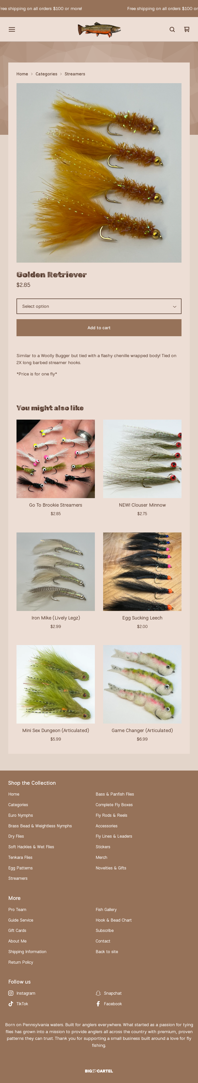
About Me (17, 941)
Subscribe (105, 930)
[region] (99, 8)
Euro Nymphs (20, 815)
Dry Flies (16, 836)
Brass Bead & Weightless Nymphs (40, 826)
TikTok (22, 1004)
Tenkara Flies (20, 857)
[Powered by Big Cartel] (99, 1071)
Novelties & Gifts (111, 868)
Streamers (75, 74)
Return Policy (20, 962)
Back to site (107, 951)
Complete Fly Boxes (114, 804)
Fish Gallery (106, 909)
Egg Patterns (20, 868)
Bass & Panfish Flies (115, 794)
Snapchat (113, 993)
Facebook (113, 1004)
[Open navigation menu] (11, 29)
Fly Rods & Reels (111, 815)
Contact (103, 941)
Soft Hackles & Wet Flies (31, 847)
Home (22, 74)
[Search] (172, 29)
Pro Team (17, 909)
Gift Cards (17, 930)
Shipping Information (27, 951)
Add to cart (99, 328)
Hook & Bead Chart (114, 920)
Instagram (25, 993)
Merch (101, 857)
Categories (46, 74)
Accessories (107, 826)
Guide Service (20, 920)
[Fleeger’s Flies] (99, 29)
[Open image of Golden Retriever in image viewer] (99, 172)
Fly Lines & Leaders (114, 836)
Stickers (103, 847)
